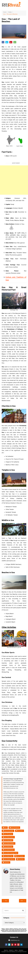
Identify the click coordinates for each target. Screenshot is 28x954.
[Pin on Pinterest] (10, 42)
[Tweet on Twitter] (6, 42)
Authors (16, 950)
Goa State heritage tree (10, 853)
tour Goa (21, 859)
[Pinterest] (15, 944)
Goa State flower (9, 849)
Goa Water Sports (9, 859)
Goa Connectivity (8, 830)
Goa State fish (8, 846)
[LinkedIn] (21, 944)
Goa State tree (8, 856)
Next (22, 900)
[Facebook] (6, 944)
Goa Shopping (8, 834)
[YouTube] (12, 944)
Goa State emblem (9, 843)
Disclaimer (21, 950)
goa (5, 827)
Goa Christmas (15, 827)
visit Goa (6, 862)
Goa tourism (20, 856)
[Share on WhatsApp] (14, 42)
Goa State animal (9, 837)
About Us (6, 950)
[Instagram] (18, 944)
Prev (6, 900)
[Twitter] (9, 944)
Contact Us (11, 950)
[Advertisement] (14, 180)
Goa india (20, 830)
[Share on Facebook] (3, 42)
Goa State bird (8, 840)
